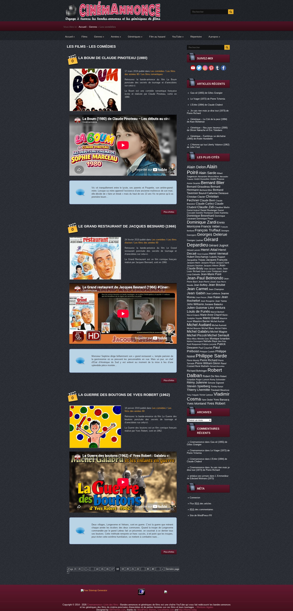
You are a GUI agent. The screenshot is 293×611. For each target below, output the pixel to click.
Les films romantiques (152, 74)
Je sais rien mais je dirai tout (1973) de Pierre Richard (208, 468)
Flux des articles (200, 503)
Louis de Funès (198, 311)
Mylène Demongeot (195, 341)
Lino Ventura (216, 307)
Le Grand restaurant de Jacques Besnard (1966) (127, 226)
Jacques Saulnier (195, 265)
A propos (214, 36)
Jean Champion (216, 289)
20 (127, 569)
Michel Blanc (207, 328)
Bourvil (202, 193)
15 (102, 569)
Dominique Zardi (201, 222)
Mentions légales (205, 607)
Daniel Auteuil (193, 210)
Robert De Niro (211, 376)
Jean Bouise (216, 285)
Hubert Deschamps (198, 256)
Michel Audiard (199, 325)
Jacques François (216, 259)
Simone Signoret (216, 382)
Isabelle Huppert (217, 257)
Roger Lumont (202, 379)
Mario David (211, 318)
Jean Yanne (221, 301)
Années (116, 36)
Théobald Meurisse (220, 390)
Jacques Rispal (208, 263)
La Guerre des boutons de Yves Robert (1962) (124, 395)
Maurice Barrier (201, 321)
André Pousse (217, 179)
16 (107, 569)
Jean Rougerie (207, 301)
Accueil (82, 26)
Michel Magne (218, 331)
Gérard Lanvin (193, 250)
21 (133, 569)
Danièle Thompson (204, 213)
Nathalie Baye (210, 341)
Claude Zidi (205, 207)
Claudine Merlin (222, 207)
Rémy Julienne (197, 382)
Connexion (195, 497)
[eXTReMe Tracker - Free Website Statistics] (141, 594)
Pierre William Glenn (207, 363)
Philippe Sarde (211, 355)
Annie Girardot (193, 183)
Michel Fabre (221, 328)
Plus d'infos (169, 212)
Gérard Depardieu (202, 242)
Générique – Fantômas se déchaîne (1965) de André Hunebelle (206, 137)
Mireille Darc (203, 339)
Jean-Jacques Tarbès (213, 269)
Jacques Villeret (211, 265)
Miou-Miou (192, 339)
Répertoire (196, 36)
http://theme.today (188, 609)
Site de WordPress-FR (201, 515)
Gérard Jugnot (218, 245)
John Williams (195, 304)
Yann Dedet (207, 399)
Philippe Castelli (207, 351)
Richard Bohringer (197, 370)
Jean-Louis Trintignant (211, 271)
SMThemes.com (117, 609)
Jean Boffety (201, 285)
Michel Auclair (217, 321)
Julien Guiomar (197, 307)
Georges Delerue (212, 234)
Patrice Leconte (209, 344)
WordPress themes (146, 609)
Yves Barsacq (221, 399)
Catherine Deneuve (217, 193)
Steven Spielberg (198, 386)
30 (148, 569)
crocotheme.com (166, 609)
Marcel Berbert (217, 312)
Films (84, 36)
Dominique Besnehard (200, 215)
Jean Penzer (201, 297)
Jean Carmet (197, 289)
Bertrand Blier (206, 190)
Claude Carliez (205, 203)
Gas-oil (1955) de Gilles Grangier (206, 93)
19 (122, 569)
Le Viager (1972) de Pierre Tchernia (207, 99)
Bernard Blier (212, 182)
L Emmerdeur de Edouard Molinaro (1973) (207, 477)
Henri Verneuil (218, 253)
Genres (93, 26)
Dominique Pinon (205, 218)
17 (112, 569)
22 (138, 569)
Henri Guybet (202, 254)
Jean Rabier (214, 297)
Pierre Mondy (193, 360)
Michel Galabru (198, 331)
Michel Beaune (194, 328)
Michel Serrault (218, 335)
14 (97, 569)
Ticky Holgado (193, 395)
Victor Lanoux (206, 395)
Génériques (135, 36)
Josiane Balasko (213, 304)
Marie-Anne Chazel (211, 314)
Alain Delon (196, 167)
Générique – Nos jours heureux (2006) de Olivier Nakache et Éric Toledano (207, 128)
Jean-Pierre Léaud (207, 282)
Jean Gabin (196, 293)
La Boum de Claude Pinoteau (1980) (112, 58)
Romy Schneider (217, 379)
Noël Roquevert (194, 344)
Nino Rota (222, 341)
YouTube (178, 36)
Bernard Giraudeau (198, 186)
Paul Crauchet (205, 348)
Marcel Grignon (193, 315)
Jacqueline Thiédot (196, 260)
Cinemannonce (197, 442)
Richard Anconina (217, 366)
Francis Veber (210, 226)
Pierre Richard (208, 360)
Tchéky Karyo (217, 386)
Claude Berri (207, 200)
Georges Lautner (195, 240)
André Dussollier (202, 179)
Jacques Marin (193, 263)
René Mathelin (202, 366)
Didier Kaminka (221, 213)
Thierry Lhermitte (198, 390)
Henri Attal (209, 250)
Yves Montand (196, 403)
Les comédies (157, 71)
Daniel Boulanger (208, 210)
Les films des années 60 (146, 242)
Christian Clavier (196, 196)
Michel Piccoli (197, 335)
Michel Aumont (219, 325)
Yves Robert (216, 403)
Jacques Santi (222, 263)
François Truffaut (207, 230)
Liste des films (111, 604)
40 (153, 569)
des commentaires (201, 509)
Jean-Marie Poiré (211, 274)
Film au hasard (157, 36)
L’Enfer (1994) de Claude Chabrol (206, 104)
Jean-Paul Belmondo (205, 278)
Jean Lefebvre (213, 293)
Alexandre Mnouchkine (208, 176)
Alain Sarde (207, 173)
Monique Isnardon (220, 338)
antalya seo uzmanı (199, 476)
